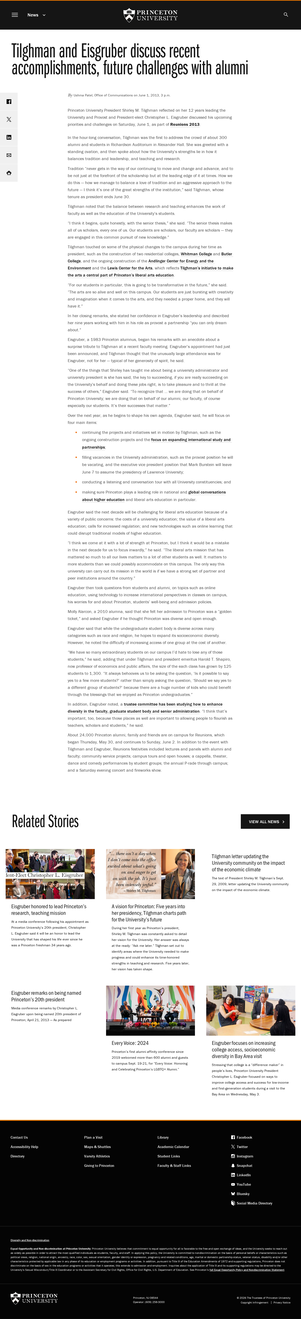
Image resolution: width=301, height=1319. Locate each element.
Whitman (196, 254)
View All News (264, 821)
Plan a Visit (93, 1137)
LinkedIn (244, 1175)
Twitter (242, 1146)
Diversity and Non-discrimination (30, 1240)
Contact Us (19, 1137)
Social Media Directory (254, 1203)
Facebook (244, 1137)
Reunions (185, 124)
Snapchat (244, 1165)
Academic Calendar (173, 1146)
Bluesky (243, 1193)
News (33, 15)
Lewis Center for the (129, 268)
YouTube (244, 1184)
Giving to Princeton (99, 1165)
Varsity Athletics (97, 1156)
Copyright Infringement (254, 1302)
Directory (17, 1156)
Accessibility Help (24, 1146)
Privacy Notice (281, 1302)
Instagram (245, 1156)
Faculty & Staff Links (174, 1165)
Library (163, 1137)
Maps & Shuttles (97, 1146)
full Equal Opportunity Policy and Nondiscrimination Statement (247, 1270)
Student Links (169, 1156)
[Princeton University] (34, 1300)
